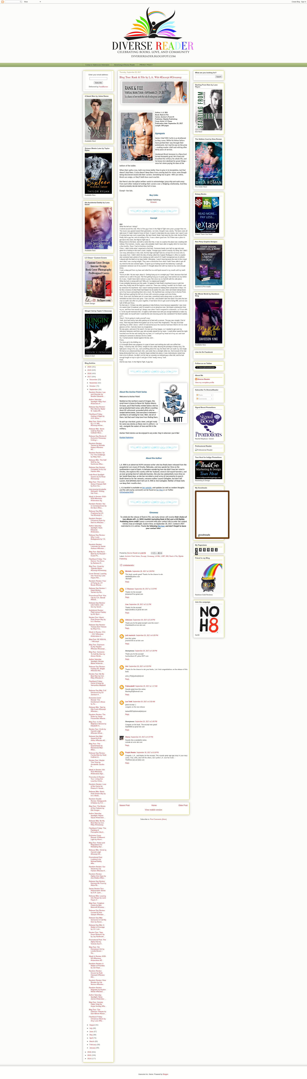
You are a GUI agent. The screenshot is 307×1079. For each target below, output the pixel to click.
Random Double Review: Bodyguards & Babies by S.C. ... (97, 801)
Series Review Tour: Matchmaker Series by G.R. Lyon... (97, 891)
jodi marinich (130, 635)
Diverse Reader (204, 379)
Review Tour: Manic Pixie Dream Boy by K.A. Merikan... (97, 619)
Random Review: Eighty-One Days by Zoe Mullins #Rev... (97, 876)
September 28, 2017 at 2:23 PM (146, 589)
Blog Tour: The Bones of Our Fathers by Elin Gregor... (97, 808)
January (92, 1048)
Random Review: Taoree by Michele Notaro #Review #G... (97, 446)
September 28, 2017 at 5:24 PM (144, 620)
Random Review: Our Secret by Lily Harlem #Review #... (97, 869)
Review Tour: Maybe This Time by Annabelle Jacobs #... (96, 763)
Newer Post (125, 805)
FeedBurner (103, 87)
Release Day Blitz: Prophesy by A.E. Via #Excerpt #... (96, 513)
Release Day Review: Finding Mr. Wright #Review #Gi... (97, 669)
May (91, 1035)
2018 (89, 373)
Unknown (128, 620)
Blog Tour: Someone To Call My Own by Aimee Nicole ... (97, 654)
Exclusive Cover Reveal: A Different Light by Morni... (97, 837)
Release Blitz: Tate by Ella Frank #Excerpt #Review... (97, 709)
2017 (89, 377)
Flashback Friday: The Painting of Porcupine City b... (97, 830)
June (91, 1031)
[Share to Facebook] (159, 553)
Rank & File (173, 556)
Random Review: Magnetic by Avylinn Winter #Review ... (97, 990)
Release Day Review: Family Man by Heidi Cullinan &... (97, 755)
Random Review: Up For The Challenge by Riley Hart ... (97, 455)
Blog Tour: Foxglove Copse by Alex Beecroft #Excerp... (97, 905)
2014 (89, 1058)
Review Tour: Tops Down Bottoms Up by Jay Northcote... (97, 934)
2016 (89, 1052)
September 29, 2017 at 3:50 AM (144, 701)
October (92, 386)
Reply (127, 582)
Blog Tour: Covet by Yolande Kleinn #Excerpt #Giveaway (97, 568)
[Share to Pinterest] (161, 553)
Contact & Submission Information (97, 65)
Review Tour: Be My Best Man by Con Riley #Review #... (96, 676)
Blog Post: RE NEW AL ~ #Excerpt (97, 640)
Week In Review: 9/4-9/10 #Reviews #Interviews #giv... (97, 772)
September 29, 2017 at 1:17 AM (146, 686)
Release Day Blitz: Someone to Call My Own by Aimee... (97, 920)
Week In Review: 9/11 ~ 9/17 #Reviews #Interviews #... (97, 634)
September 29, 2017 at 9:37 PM (142, 737)
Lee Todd (128, 701)
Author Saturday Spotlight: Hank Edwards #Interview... (95, 529)
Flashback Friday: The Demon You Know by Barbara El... (97, 561)
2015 (89, 1055)
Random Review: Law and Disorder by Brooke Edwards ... (97, 394)
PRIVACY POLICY (146, 65)
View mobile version (153, 810)
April (91, 1038)
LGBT (163, 556)
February (93, 1045)
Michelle (128, 571)
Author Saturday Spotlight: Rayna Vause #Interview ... (97, 815)
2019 (89, 370)
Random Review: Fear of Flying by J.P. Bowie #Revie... (97, 583)
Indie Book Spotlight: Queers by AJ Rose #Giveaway (97, 477)
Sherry (127, 737)
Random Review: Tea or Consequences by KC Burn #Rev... (97, 506)
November (93, 383)
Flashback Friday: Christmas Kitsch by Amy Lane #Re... (97, 1019)
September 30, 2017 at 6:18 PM (148, 752)
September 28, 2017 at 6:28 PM (146, 651)
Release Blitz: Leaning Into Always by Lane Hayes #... (97, 898)
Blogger (165, 1074)
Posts (200, 395)
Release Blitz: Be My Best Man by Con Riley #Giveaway (97, 823)
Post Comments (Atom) (158, 819)
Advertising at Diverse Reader (124, 65)
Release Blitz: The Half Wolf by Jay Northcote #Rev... (97, 462)
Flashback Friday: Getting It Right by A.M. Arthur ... (96, 416)
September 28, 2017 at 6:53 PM (140, 666)
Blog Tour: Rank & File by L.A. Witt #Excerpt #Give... (97, 423)
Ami (126, 666)
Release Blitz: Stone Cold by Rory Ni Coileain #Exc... (96, 431)
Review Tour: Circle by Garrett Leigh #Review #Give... (97, 731)
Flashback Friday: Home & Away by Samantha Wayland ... (97, 684)
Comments (202, 399)
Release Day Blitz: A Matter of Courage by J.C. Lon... (97, 927)
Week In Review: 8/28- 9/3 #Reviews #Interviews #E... (97, 958)
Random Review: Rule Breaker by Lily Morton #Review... (97, 982)
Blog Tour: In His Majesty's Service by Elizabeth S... (97, 724)
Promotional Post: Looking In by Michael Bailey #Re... (95, 860)
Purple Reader (130, 752)
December (93, 380)
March (92, 1041)
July (91, 1028)
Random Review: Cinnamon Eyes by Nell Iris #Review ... (97, 520)
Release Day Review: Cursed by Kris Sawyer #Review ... (97, 912)
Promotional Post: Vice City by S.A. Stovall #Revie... (97, 598)
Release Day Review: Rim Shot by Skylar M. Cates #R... (97, 409)
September (93, 389)
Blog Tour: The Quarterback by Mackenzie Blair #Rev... (96, 747)
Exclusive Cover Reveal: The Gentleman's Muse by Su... (97, 701)
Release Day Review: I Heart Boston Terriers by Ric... (97, 590)
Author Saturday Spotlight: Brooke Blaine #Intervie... (96, 661)
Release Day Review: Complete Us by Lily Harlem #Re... (97, 469)
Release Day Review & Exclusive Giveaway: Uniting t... (97, 438)
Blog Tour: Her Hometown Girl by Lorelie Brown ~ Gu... (96, 950)
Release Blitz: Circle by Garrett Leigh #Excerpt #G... (97, 852)
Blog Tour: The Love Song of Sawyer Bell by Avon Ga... (97, 484)
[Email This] (152, 553)
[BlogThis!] (154, 553)
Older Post (182, 805)
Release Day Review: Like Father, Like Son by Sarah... (97, 605)
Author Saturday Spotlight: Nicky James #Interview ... (97, 997)
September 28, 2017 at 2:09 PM (143, 571)
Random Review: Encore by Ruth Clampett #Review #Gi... (97, 974)
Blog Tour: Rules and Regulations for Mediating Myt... (97, 845)
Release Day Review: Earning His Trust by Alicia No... (97, 883)
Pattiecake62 (130, 686)
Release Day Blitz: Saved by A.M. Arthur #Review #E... (97, 738)
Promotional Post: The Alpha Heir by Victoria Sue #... (97, 942)
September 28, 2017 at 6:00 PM (147, 635)
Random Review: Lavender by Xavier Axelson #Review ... (97, 546)
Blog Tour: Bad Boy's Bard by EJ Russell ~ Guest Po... (97, 554)
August (92, 1025)
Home (154, 805)
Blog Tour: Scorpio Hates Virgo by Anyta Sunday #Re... (97, 1004)
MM (167, 556)
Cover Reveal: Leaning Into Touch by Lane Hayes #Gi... (97, 576)
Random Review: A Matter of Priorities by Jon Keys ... (97, 966)
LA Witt (157, 556)
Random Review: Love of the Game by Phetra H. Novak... (97, 786)
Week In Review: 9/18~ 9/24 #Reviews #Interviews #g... (97, 499)
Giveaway (150, 556)
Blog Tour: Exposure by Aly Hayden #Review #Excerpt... (97, 647)
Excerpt (143, 556)
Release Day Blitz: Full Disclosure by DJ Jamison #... (97, 692)
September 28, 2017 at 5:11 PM (140, 604)
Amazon (153, 202)
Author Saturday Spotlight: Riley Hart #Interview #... (97, 402)
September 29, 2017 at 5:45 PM (146, 721)
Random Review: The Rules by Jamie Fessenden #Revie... (97, 716)
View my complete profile (204, 382)
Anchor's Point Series (132, 556)
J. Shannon (129, 589)
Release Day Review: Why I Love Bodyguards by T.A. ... (97, 538)
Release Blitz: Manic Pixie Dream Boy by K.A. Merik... (97, 794)
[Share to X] (156, 553)
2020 (89, 367)
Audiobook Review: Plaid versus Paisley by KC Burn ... (97, 612)
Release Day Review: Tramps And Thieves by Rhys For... (97, 627)
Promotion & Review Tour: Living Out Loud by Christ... (96, 779)
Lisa (126, 604)
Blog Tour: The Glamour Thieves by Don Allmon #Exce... (97, 1012)
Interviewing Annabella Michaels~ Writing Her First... (97, 491)
